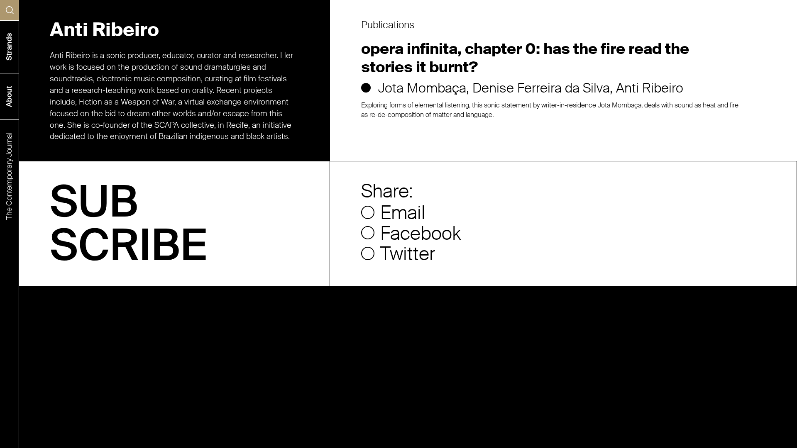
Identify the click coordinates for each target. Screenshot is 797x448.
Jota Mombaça (422, 88)
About (9, 96)
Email (402, 213)
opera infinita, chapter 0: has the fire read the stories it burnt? (525, 58)
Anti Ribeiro (649, 88)
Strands (9, 47)
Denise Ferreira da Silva (541, 88)
